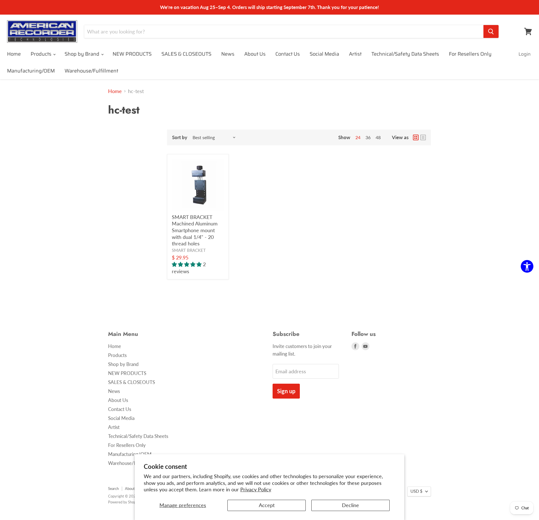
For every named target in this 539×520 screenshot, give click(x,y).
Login (525, 54)
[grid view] (416, 137)
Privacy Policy (255, 489)
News (227, 54)
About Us (255, 54)
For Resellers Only (470, 54)
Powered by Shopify (124, 502)
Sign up (286, 391)
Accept (267, 505)
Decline (350, 505)
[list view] (423, 137)
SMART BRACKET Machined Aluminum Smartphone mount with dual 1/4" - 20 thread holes (195, 230)
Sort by (179, 137)
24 (357, 137)
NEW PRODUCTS (132, 54)
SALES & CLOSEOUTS (186, 54)
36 (368, 137)
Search (113, 488)
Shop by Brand (83, 54)
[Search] (491, 31)
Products (41, 54)
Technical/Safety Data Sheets (405, 54)
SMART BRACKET (189, 250)
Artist (355, 54)
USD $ (416, 491)
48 (378, 137)
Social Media (324, 54)
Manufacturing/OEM (31, 71)
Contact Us (287, 54)
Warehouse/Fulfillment (91, 71)
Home (14, 54)
